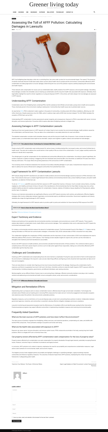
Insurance (34, 12)
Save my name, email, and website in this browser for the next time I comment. (33, 417)
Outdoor (42, 12)
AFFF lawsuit (21, 184)
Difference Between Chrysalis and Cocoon (29, 212)
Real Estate (50, 12)
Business (21, 12)
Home (14, 12)
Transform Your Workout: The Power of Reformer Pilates (27, 364)
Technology (60, 12)
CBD (27, 12)
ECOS (84, 229)
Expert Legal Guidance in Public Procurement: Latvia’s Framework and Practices (78, 364)
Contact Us (69, 12)
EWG (21, 111)
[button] (94, 12)
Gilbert (13, 29)
